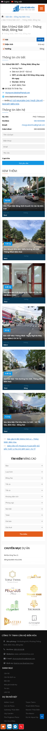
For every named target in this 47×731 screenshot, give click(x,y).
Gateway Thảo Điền (11, 710)
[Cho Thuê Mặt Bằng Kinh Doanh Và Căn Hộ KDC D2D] (23, 194)
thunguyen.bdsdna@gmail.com (17, 93)
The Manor (30, 713)
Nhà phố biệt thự (10, 685)
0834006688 (39, 121)
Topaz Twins (31, 702)
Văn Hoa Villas (9, 721)
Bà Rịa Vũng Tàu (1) (11, 555)
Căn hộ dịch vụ (10, 677)
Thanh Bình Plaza (33, 706)
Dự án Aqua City (32, 717)
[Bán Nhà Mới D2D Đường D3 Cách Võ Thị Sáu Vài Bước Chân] (24, 280)
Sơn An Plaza (9, 706)
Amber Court (9, 702)
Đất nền (7, 681)
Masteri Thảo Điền (33, 710)
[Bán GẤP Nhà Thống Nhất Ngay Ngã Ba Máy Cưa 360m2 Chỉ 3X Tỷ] (23, 323)
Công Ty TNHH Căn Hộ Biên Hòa (23, 8)
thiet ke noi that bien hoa (23, 663)
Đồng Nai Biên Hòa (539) (13, 560)
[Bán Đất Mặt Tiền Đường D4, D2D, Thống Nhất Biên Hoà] (24, 367)
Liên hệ (7, 692)
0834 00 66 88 (19, 649)
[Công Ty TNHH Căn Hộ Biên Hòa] (2, 17)
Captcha (6, 158)
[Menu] (41, 8)
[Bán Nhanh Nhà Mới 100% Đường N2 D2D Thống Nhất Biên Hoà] (24, 237)
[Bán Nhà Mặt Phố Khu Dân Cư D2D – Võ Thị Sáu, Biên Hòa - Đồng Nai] (24, 410)
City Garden (8, 713)
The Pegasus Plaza (11, 717)
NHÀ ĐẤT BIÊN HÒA (10, 104)
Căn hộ (7, 673)
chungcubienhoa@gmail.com (33, 125)
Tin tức (6, 688)
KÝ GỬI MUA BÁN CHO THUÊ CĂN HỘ (26, 101)
